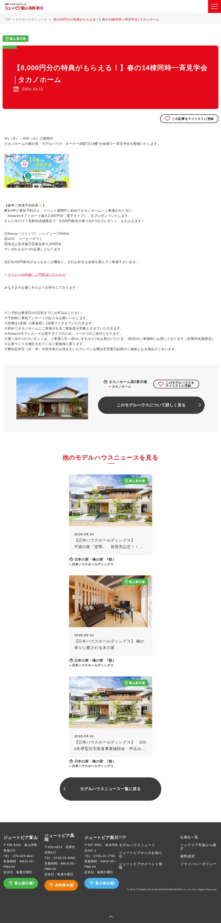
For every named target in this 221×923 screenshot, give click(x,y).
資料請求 (187, 856)
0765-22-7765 (104, 856)
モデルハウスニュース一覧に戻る (110, 789)
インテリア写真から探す (198, 846)
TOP (7, 19)
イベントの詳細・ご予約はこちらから (37, 274)
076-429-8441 (23, 856)
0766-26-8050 (64, 858)
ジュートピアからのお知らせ (141, 854)
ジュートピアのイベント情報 (141, 865)
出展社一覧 (189, 837)
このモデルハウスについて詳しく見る (151, 405)
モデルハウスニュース (31, 19)
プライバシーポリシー (198, 864)
